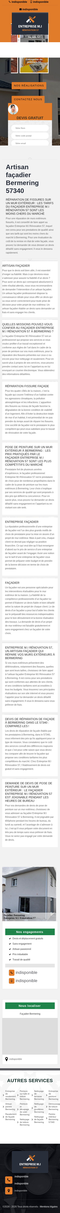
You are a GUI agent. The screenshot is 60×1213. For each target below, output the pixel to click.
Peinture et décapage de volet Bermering (24, 1109)
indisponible (19, 1)
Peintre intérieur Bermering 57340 (53, 1118)
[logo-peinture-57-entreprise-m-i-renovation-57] (30, 23)
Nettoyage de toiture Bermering (24, 1122)
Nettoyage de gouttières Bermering (38, 1108)
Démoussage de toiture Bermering (53, 1106)
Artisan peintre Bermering (9, 1106)
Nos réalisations (29, 85)
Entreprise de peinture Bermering (53, 1095)
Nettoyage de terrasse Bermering (38, 1095)
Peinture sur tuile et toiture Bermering (24, 1095)
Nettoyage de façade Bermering (38, 1119)
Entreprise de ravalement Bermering (9, 1095)
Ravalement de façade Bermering (9, 1117)
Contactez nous (28, 99)
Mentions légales (49, 1206)
